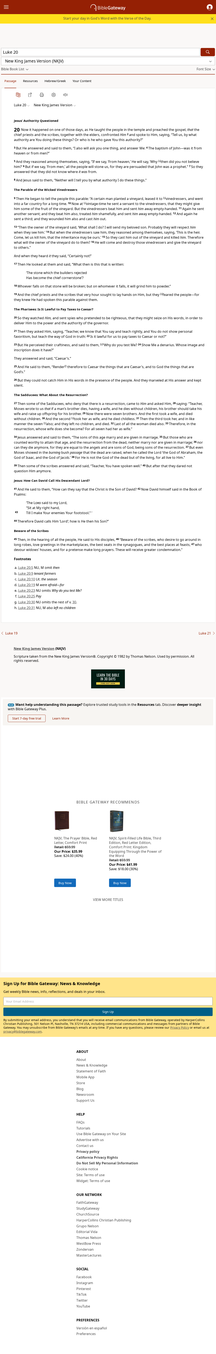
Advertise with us (90, 1139)
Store (80, 1083)
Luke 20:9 (25, 573)
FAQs (80, 1122)
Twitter (82, 1300)
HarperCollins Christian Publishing (103, 1220)
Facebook (84, 1277)
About (81, 1059)
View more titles (108, 899)
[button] (210, 7)
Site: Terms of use (90, 1175)
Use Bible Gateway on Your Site (101, 1134)
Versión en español (91, 1328)
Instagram (84, 1283)
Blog (80, 1089)
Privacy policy (87, 1151)
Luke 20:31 (26, 607)
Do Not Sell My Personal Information (107, 1163)
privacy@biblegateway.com (22, 1031)
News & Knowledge (91, 1065)
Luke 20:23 (26, 590)
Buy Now (65, 883)
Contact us (84, 1145)
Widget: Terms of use (93, 1180)
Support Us (85, 1100)
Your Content (82, 81)
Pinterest (83, 1288)
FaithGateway (87, 1202)
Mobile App (85, 1077)
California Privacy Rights (97, 1157)
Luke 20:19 (26, 585)
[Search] (208, 52)
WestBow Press (88, 1243)
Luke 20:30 (26, 602)
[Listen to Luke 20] (65, 94)
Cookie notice (87, 1169)
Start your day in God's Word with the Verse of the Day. (107, 18)
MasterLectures (88, 1255)
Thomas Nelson (88, 1237)
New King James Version (34, 648)
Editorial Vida (86, 1231)
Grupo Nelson (87, 1226)
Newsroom (85, 1094)
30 (74, 602)
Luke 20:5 (25, 567)
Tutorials (83, 1128)
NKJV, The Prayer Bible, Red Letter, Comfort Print (75, 840)
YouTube (83, 1306)
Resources (30, 81)
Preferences (86, 1333)
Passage (10, 81)
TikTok (81, 1294)
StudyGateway (87, 1208)
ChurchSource (87, 1214)
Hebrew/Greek (55, 81)
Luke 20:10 (26, 579)
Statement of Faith (91, 1071)
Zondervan (85, 1249)
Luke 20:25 (26, 596)
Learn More (60, 718)
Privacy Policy (179, 1027)
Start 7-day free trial (26, 718)
